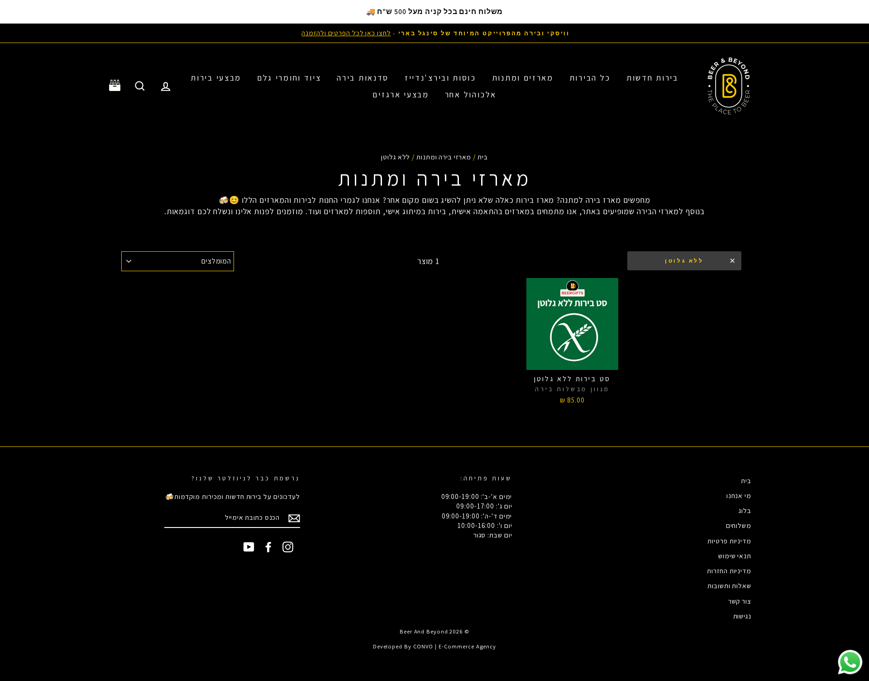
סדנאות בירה (363, 77)
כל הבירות (590, 77)
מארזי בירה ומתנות (443, 156)
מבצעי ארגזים (400, 94)
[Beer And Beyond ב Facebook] (268, 547)
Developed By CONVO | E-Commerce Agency (434, 646)
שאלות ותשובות (729, 585)
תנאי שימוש (734, 555)
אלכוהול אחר (471, 94)
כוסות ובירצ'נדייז (440, 77)
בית (482, 156)
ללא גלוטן (684, 260)
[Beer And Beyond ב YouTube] (249, 547)
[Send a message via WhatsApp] (850, 662)
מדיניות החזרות (729, 570)
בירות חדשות (652, 77)
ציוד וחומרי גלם (289, 77)
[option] (434, 33)
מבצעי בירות (216, 77)
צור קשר (739, 600)
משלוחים (738, 525)
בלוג (745, 510)
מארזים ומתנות (523, 77)
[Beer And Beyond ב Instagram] (287, 547)
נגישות (742, 615)
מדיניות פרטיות (729, 540)
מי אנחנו (738, 495)
